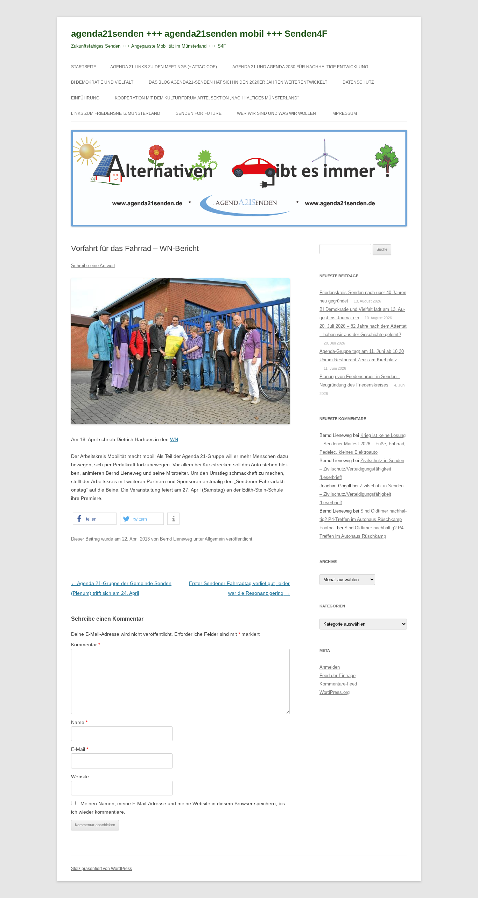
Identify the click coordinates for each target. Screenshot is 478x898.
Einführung (85, 98)
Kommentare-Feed (338, 684)
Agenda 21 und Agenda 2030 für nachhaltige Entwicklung (300, 66)
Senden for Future (199, 113)
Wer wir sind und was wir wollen (276, 113)
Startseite (83, 66)
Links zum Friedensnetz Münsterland (115, 113)
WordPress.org (334, 692)
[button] (95, 519)
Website (80, 776)
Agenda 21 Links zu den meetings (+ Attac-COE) (163, 66)
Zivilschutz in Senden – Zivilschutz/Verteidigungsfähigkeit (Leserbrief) (361, 469)
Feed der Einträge (337, 675)
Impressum (344, 113)
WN (174, 439)
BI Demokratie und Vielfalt (102, 82)
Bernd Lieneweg (176, 539)
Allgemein (215, 539)
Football (327, 527)
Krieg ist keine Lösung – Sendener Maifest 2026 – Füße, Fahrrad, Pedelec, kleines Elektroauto (362, 444)
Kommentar (85, 644)
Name (79, 722)
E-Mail (79, 749)
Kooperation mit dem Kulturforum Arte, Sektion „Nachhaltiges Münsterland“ (207, 98)
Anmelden (329, 667)
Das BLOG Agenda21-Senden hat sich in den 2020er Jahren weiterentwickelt (238, 82)
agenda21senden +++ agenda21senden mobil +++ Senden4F (199, 33)
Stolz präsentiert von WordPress (101, 868)
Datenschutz (358, 82)
